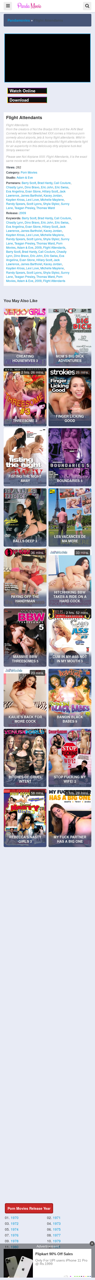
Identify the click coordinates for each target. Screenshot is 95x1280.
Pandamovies (19, 20)
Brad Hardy (45, 183)
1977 (57, 1235)
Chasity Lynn (14, 187)
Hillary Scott (50, 191)
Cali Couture (62, 183)
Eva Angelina (15, 191)
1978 (15, 1240)
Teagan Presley (24, 208)
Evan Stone (33, 191)
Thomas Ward (45, 208)
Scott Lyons (34, 204)
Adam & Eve (25, 177)
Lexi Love (32, 199)
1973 (57, 1223)
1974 (15, 1229)
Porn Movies (29, 172)
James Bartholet (31, 195)
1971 (57, 1217)
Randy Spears (15, 204)
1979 (57, 1240)
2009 (22, 213)
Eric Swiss (61, 187)
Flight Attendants (54, 247)
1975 (57, 1229)
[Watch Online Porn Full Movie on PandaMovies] (29, 5)
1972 (15, 1223)
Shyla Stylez (51, 204)
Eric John (47, 187)
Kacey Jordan (53, 195)
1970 (15, 1217)
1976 (15, 1235)
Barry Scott (29, 183)
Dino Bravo (32, 187)
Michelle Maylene (52, 199)
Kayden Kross (15, 199)
